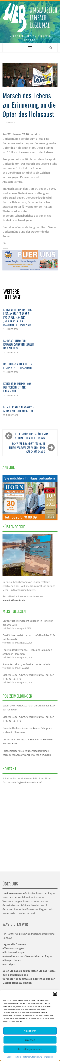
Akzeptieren (30, 1030)
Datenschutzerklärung (32, 1057)
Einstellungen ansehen (30, 1049)
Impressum (49, 1057)
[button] (55, 994)
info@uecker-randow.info (28, 782)
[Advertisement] (30, 826)
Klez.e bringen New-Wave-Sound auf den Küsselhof (18, 409)
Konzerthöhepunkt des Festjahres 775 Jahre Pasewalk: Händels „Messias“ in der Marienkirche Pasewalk (17, 317)
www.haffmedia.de (13, 600)
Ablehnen (30, 1040)
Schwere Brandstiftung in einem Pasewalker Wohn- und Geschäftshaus (27, 448)
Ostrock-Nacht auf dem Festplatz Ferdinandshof (18, 366)
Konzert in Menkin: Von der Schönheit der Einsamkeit (17, 387)
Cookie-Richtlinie (14, 1057)
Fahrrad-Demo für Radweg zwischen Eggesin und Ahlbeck (19, 344)
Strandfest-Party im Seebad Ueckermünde (26, 664)
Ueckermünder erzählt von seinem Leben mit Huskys (31, 436)
